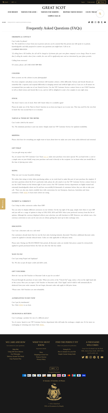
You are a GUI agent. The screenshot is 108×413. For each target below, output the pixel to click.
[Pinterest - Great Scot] (99, 22)
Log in (83, 2)
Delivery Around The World (15, 356)
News (41, 352)
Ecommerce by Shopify (57, 406)
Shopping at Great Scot (41, 354)
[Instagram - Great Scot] (95, 22)
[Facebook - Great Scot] (92, 22)
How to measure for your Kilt (67, 351)
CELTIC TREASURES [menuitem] (93, 12)
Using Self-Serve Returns (15, 351)
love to (46, 156)
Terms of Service (41, 357)
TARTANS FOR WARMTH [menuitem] (50, 12)
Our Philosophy (15, 354)
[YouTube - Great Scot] (105, 22)
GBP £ (13, 2)
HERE (26, 192)
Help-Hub (15, 349)
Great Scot (56, 403)
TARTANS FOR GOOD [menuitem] (28, 12)
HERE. (42, 324)
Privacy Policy (41, 359)
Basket (102, 2)
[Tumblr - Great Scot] (102, 22)
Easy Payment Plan (15, 359)
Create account (91, 2)
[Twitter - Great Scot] (89, 22)
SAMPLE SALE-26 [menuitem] (54, 16)
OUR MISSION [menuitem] (13, 12)
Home (4, 22)
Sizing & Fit (67, 349)
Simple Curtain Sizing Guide (67, 354)
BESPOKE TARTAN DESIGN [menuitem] (72, 12)
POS (46, 406)
